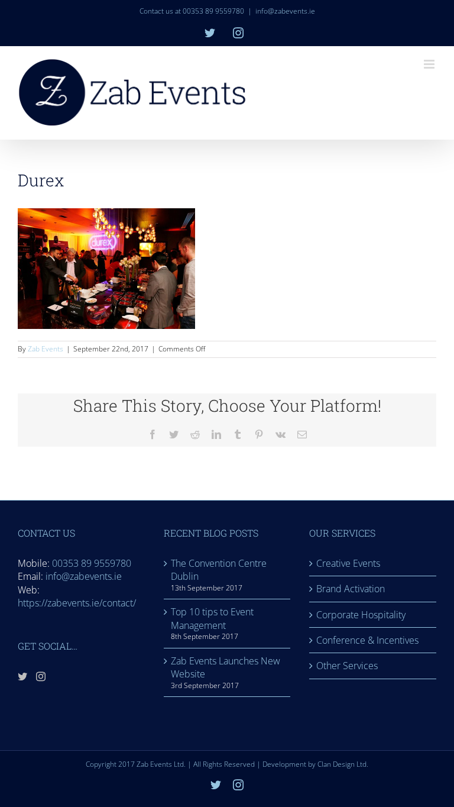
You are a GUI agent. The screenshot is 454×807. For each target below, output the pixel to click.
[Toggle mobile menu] (430, 64)
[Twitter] (22, 676)
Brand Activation (350, 588)
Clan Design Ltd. (342, 764)
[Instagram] (41, 676)
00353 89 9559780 (91, 563)
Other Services (347, 665)
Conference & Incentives (367, 640)
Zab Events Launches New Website (225, 667)
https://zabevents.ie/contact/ (77, 602)
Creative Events (348, 563)
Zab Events (45, 349)
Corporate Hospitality (361, 614)
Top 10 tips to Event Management (212, 618)
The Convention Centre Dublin (219, 570)
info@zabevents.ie (285, 11)
